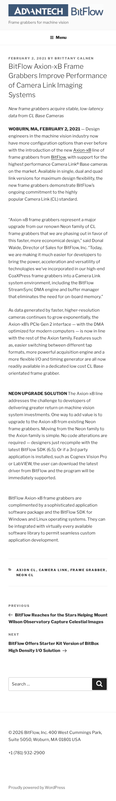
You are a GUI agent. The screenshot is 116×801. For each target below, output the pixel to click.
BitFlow (58, 157)
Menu (61, 37)
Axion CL (26, 570)
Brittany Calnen (74, 58)
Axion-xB (82, 150)
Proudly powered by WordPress (36, 787)
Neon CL (25, 575)
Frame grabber (88, 570)
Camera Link (53, 570)
